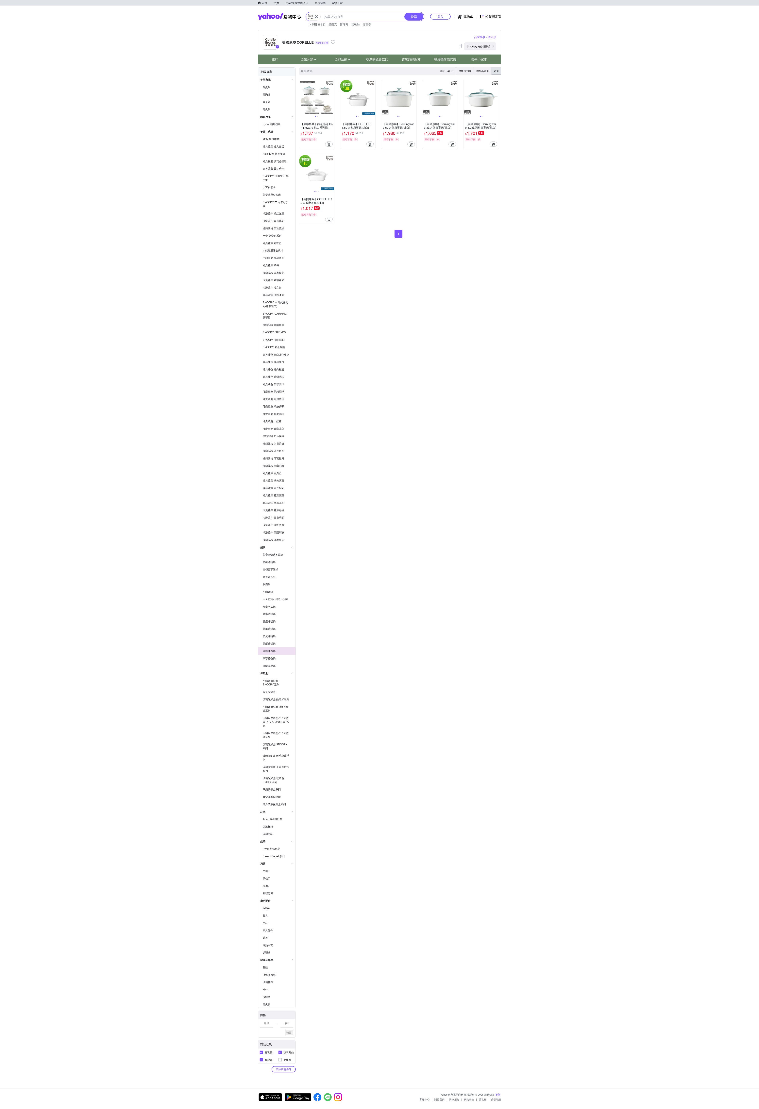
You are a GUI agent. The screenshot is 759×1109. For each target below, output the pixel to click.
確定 (289, 1032)
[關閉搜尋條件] (316, 16)
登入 (440, 16)
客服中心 (424, 1099)
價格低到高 (465, 71)
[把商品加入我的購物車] (329, 144)
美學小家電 (479, 59)
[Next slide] (331, 97)
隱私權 (482, 1099)
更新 (497, 1094)
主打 (275, 59)
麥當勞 (367, 24)
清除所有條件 (283, 1069)
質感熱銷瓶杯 (411, 59)
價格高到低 (482, 71)
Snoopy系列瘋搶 (478, 46)
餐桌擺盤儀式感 (445, 59)
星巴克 (333, 24)
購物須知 (454, 1099)
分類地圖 (496, 1099)
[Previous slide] (301, 97)
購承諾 (492, 37)
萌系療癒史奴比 (377, 59)
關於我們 (439, 1099)
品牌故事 (479, 37)
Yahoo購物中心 (279, 16)
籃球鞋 (344, 24)
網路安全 (469, 1099)
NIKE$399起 (317, 24)
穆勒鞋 (355, 24)
